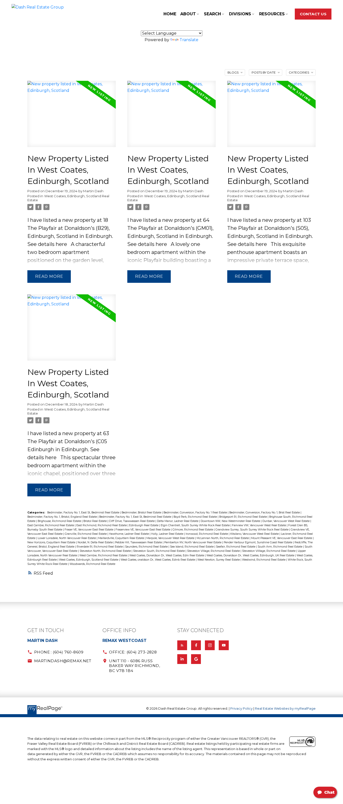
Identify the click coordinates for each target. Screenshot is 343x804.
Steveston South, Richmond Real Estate (159, 551)
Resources (272, 14)
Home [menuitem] (169, 14)
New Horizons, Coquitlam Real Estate (51, 542)
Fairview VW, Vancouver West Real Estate (259, 525)
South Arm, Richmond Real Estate (280, 546)
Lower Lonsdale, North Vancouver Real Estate (67, 538)
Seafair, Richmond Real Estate (236, 546)
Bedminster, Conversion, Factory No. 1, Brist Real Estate (265, 512)
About (188, 14)
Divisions (240, 14)
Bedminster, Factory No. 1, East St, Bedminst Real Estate (135, 516)
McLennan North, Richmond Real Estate (223, 538)
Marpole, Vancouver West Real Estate (170, 538)
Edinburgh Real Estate (144, 525)
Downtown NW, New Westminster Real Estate (231, 521)
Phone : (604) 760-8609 (59, 652)
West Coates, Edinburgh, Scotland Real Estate (68, 198)
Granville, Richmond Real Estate (86, 533)
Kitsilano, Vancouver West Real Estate (254, 533)
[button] (313, 14)
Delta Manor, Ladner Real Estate (178, 521)
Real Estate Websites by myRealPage (285, 708)
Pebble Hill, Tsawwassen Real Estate (139, 542)
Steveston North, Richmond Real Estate (106, 551)
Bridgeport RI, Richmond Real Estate (243, 516)
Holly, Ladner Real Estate (167, 533)
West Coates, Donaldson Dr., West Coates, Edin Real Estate (167, 555)
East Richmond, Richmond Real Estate (102, 525)
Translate (189, 39)
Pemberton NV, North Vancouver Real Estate (193, 542)
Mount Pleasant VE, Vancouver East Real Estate (282, 538)
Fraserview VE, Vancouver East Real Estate (143, 529)
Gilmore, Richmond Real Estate (193, 529)
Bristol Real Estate (95, 521)
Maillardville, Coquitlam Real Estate (121, 538)
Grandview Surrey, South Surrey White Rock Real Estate (252, 529)
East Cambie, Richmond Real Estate (51, 525)
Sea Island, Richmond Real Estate (192, 546)
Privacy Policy (241, 708)
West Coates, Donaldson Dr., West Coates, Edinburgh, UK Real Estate (250, 555)
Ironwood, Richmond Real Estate (207, 533)
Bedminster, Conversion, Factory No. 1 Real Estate (195, 512)
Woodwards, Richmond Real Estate (92, 564)
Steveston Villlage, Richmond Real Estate (269, 551)
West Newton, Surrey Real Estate (219, 559)
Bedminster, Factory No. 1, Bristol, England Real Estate (62, 516)
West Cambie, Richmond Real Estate (103, 555)
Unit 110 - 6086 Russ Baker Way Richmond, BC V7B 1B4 (134, 665)
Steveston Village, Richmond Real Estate (214, 551)
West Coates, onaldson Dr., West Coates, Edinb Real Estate (158, 559)
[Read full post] (71, 117)
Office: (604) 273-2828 (133, 652)
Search (212, 14)
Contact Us (313, 14)
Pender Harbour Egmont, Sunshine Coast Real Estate (258, 542)
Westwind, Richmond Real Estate (264, 559)
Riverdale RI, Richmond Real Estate (100, 546)
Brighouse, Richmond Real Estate (60, 521)
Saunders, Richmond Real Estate (146, 546)
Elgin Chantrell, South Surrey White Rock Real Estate (196, 525)
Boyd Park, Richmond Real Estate (196, 516)
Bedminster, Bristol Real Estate (142, 512)
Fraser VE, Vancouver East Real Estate (89, 529)
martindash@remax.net (62, 660)
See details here (47, 244)
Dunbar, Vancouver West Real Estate (286, 521)
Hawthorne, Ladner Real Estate (129, 533)
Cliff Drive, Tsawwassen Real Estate (132, 521)
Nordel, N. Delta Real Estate (95, 542)
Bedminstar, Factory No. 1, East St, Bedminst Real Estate (83, 512)
